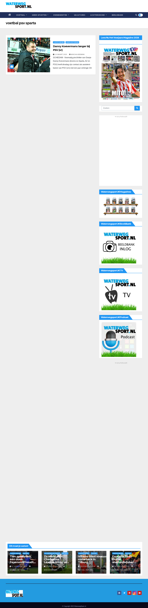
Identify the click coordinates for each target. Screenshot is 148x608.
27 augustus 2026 (20, 566)
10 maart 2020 (61, 54)
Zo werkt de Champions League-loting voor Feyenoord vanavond (57, 562)
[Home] (10, 15)
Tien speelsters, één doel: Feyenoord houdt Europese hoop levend (22, 562)
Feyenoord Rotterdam (52, 553)
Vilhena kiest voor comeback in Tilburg (90, 559)
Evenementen (60, 15)
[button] (136, 15)
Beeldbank (117, 15)
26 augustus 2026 (88, 566)
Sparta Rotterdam (72, 42)
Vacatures (79, 15)
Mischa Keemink (78, 54)
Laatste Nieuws (59, 42)
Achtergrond (97, 15)
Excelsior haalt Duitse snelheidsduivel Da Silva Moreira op (125, 561)
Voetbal (21, 15)
